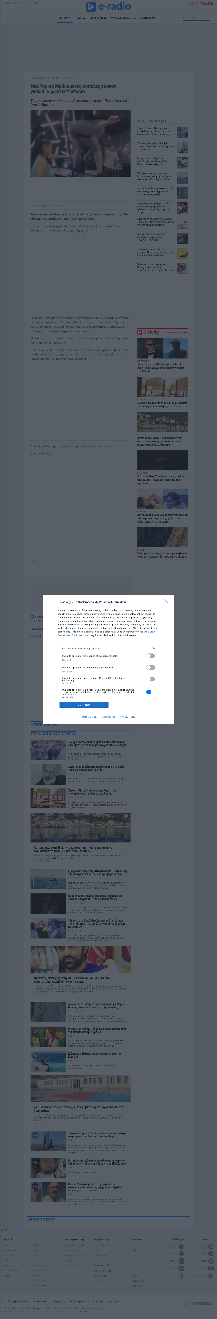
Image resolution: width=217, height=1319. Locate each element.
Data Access (108, 716)
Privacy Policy (127, 716)
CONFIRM (84, 705)
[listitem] (108, 648)
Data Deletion (89, 716)
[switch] (150, 655)
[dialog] (108, 659)
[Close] (167, 602)
